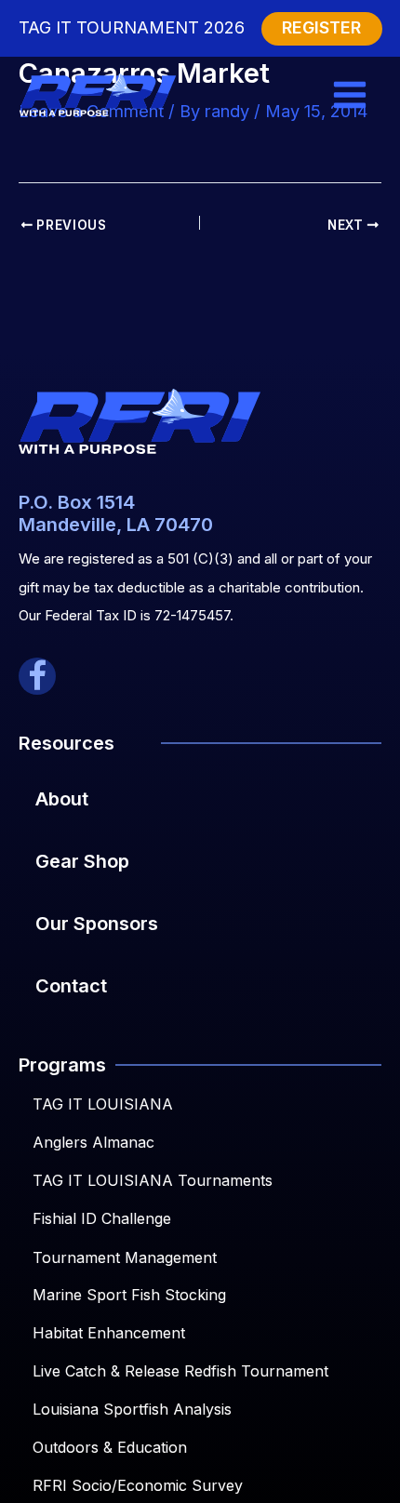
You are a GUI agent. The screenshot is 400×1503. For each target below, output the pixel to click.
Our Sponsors (96, 923)
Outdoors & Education (110, 1447)
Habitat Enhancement (109, 1332)
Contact (71, 986)
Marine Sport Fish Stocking (129, 1294)
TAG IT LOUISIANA (103, 1104)
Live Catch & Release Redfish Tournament (180, 1371)
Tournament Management (125, 1257)
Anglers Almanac (93, 1142)
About (61, 799)
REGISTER (321, 27)
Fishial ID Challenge (102, 1218)
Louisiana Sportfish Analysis (132, 1409)
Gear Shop (82, 861)
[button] (37, 676)
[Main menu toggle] (350, 95)
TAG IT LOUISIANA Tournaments (153, 1180)
